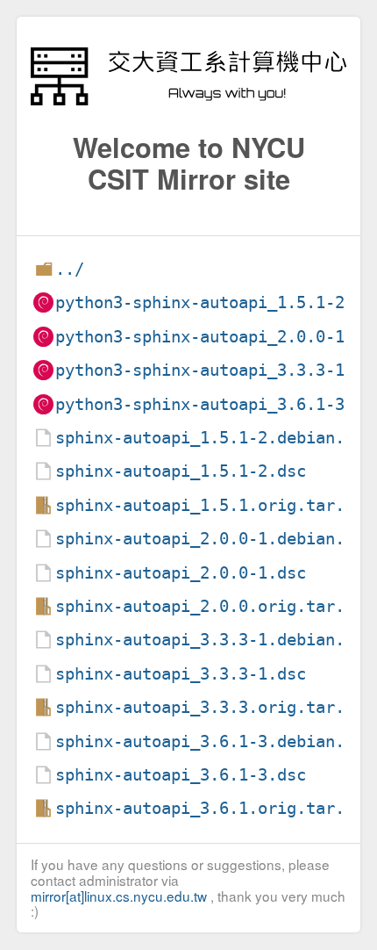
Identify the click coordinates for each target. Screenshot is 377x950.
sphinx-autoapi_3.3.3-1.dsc (180, 674)
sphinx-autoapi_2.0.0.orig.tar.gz (209, 606)
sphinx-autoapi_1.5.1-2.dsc (180, 471)
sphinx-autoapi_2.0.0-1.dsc (180, 573)
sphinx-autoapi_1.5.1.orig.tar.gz (209, 505)
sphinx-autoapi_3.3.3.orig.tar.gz (209, 707)
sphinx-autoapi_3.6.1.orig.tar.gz (209, 808)
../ (69, 269)
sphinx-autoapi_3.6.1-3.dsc (180, 775)
